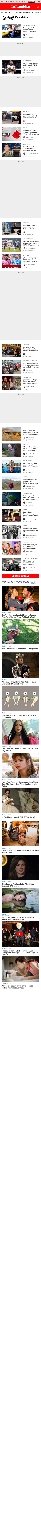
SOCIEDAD (35, 12)
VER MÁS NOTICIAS (20, 576)
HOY (2, 1)
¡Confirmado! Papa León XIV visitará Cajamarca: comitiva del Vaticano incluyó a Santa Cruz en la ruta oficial (30, 384)
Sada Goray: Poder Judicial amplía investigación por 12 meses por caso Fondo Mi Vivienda (30, 150)
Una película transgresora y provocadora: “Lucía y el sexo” (30, 514)
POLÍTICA (12, 12)
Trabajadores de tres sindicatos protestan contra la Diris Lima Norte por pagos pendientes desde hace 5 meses (31, 368)
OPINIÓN (19, 12)
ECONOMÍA (27, 12)
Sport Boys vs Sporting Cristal (15, 1)
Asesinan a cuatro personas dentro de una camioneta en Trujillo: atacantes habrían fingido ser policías (30, 118)
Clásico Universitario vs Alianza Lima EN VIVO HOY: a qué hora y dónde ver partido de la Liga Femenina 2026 (31, 246)
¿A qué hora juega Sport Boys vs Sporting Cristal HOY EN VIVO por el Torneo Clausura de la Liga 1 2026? (31, 262)
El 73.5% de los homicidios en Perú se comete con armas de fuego (31, 349)
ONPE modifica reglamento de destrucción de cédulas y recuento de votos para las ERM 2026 (30, 565)
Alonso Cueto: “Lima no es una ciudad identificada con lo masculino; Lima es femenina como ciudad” (31, 451)
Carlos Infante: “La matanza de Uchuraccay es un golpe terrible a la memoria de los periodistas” (30, 484)
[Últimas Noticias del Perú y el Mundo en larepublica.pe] (20, 6)
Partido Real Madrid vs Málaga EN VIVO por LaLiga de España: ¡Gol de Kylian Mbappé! (30, 66)
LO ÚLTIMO (4, 12)
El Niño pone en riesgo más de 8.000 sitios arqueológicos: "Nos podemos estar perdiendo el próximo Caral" (31, 435)
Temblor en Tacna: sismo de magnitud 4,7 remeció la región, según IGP (31, 133)
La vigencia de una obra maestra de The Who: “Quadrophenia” (30, 531)
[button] (3, 7)
